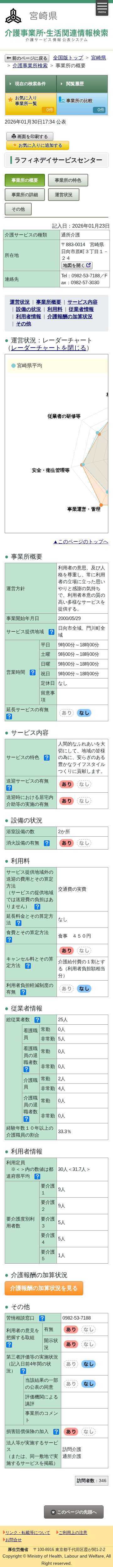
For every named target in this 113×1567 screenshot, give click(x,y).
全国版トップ (68, 57)
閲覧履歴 (75, 83)
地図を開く (74, 265)
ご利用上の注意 (73, 1532)
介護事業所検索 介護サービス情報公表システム (56, 37)
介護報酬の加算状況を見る (44, 1288)
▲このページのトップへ (80, 541)
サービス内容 (82, 302)
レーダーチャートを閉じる (48, 347)
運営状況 (64, 194)
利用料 (54, 309)
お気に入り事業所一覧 (34, 103)
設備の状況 (28, 309)
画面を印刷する (32, 136)
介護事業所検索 (30, 65)
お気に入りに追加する (39, 145)
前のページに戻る (29, 58)
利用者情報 (28, 316)
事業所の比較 (85, 105)
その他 (18, 209)
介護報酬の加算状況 (70, 316)
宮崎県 (98, 57)
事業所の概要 (25, 180)
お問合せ (13, 1539)
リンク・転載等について (27, 1532)
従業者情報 (81, 309)
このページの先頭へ (76, 1511)
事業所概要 (48, 302)
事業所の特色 (68, 180)
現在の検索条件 (30, 83)
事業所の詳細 (25, 194)
